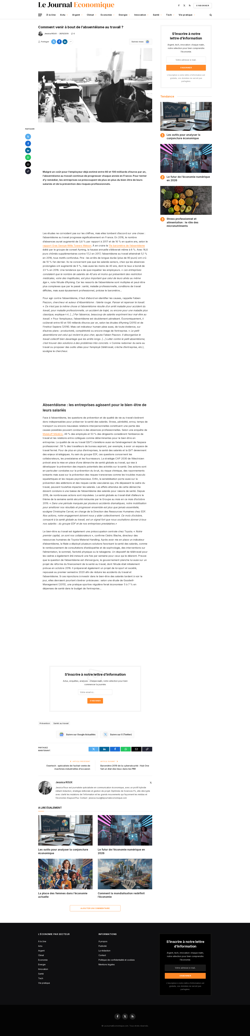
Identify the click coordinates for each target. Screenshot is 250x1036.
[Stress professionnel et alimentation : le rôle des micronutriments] (186, 200)
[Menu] (40, 15)
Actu (62, 14)
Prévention (45, 723)
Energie (123, 14)
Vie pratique (186, 14)
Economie (106, 14)
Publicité (103, 946)
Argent (76, 14)
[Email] (28, 164)
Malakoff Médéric (53, 434)
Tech (169, 14)
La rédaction (104, 950)
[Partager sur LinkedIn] (64, 41)
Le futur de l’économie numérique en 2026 (121, 851)
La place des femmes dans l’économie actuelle (62, 895)
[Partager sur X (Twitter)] (53, 41)
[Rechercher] (210, 15)
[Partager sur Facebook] (59, 41)
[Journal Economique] (76, 5)
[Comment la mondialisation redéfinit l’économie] (125, 874)
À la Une (51, 14)
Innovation (140, 14)
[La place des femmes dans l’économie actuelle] (65, 874)
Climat (90, 14)
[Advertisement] (95, 148)
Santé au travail (61, 723)
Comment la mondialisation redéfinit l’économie (121, 895)
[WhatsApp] (28, 157)
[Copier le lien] (28, 171)
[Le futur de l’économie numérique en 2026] (125, 830)
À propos (103, 941)
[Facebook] (28, 143)
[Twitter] (28, 136)
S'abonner (202, 5)
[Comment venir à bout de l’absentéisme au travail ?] (95, 85)
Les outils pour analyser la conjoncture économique (63, 851)
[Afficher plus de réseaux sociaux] (70, 41)
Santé (156, 14)
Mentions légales (107, 964)
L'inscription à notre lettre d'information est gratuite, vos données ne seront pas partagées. (186, 78)
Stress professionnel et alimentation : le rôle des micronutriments (182, 222)
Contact (102, 955)
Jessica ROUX (50, 33)
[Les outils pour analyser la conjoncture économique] (65, 830)
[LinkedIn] (28, 150)
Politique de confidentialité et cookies (117, 960)
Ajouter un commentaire (95, 908)
